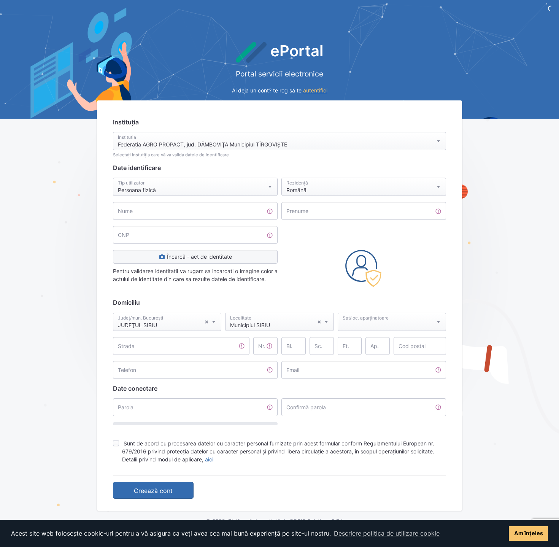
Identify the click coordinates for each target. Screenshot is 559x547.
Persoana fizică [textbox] (137, 190)
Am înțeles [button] (528, 533)
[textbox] (392, 314)
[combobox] (279, 141)
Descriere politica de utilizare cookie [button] (387, 533)
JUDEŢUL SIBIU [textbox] (163, 323)
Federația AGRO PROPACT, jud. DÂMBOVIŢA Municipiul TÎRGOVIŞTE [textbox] (202, 144)
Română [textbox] (296, 190)
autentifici (315, 90)
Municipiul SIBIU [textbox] (275, 323)
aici (209, 459)
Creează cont (153, 491)
